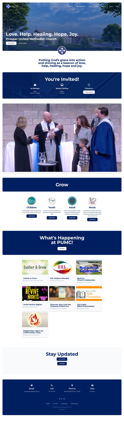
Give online (92, 391)
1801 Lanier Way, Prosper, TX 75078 (72, 391)
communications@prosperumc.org (31, 391)
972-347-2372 (52, 391)
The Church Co (62, 409)
